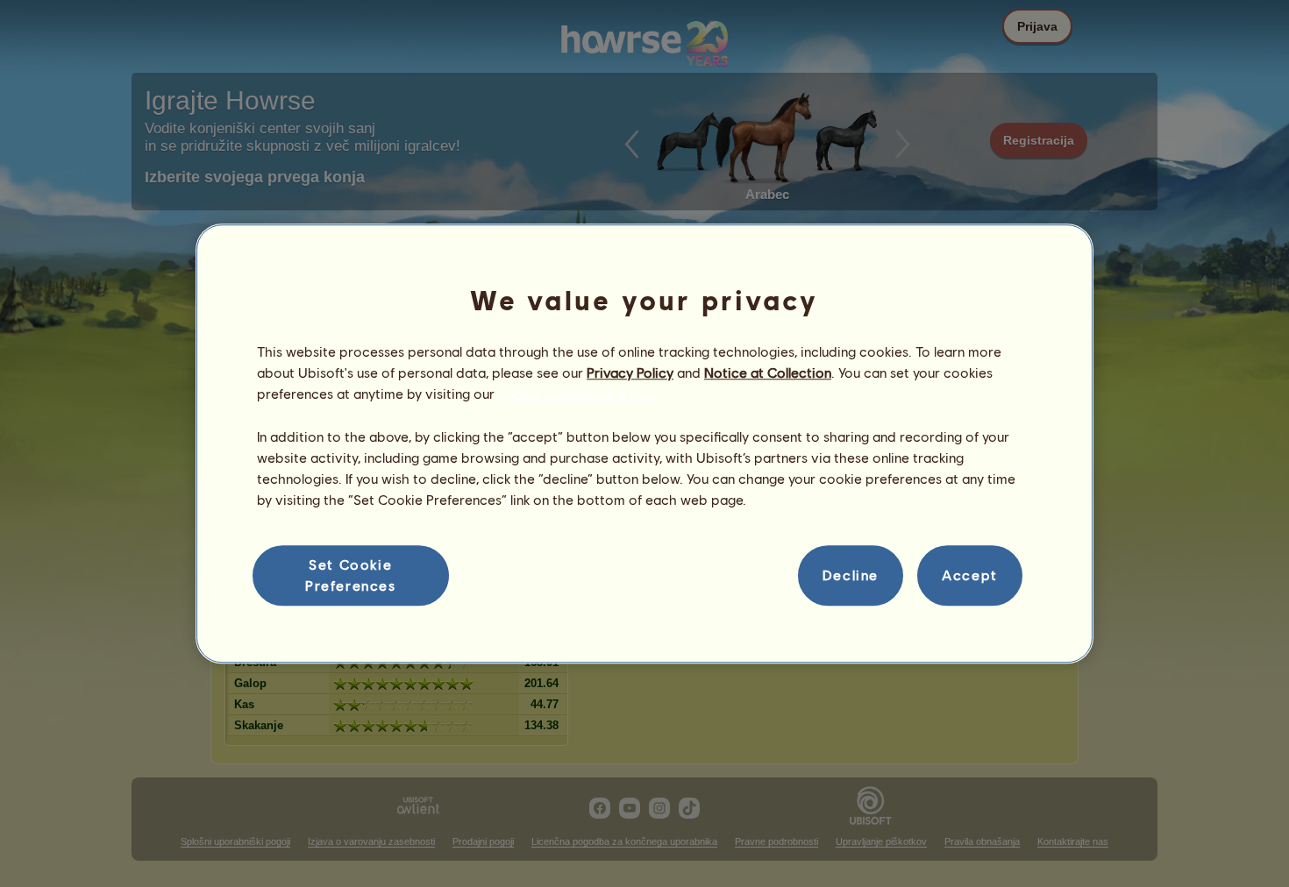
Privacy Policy (630, 372)
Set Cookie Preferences (350, 574)
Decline (851, 575)
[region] (644, 443)
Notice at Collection (767, 372)
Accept (970, 575)
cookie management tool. (578, 394)
